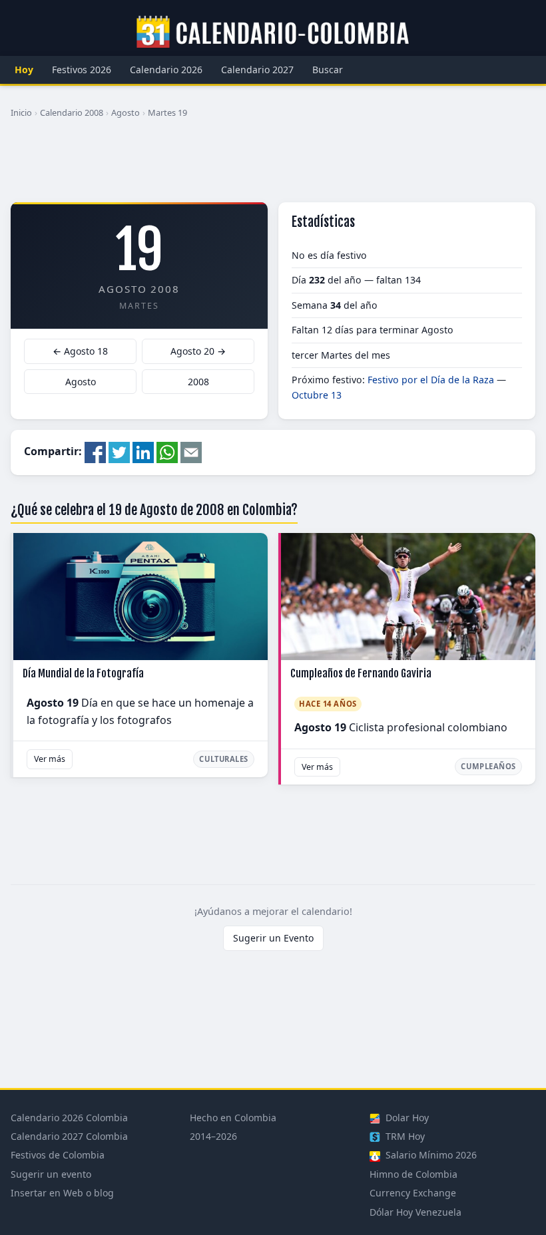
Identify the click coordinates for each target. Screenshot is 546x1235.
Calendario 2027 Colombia (69, 1136)
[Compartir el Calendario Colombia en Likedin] (143, 451)
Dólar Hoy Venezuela (415, 1212)
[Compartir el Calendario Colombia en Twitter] (119, 451)
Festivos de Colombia (58, 1154)
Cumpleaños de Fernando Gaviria (360, 673)
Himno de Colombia (413, 1174)
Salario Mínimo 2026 (430, 1154)
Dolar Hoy (406, 1117)
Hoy (24, 69)
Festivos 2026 (81, 69)
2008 (198, 381)
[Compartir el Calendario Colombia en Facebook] (95, 451)
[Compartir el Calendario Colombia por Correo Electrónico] (191, 451)
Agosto (125, 112)
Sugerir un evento (51, 1174)
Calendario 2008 (71, 112)
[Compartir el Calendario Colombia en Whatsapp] (167, 451)
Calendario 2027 (257, 69)
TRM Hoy (404, 1136)
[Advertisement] (273, 166)
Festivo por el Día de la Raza (431, 379)
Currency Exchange (413, 1192)
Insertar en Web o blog (62, 1192)
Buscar (327, 69)
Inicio (21, 112)
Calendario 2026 (166, 69)
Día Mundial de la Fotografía (83, 673)
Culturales (223, 759)
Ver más (49, 759)
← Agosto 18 (80, 351)
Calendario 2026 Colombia (69, 1117)
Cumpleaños (488, 766)
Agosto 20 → (198, 351)
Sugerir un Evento (273, 938)
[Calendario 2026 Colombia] (273, 33)
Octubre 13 (317, 395)
